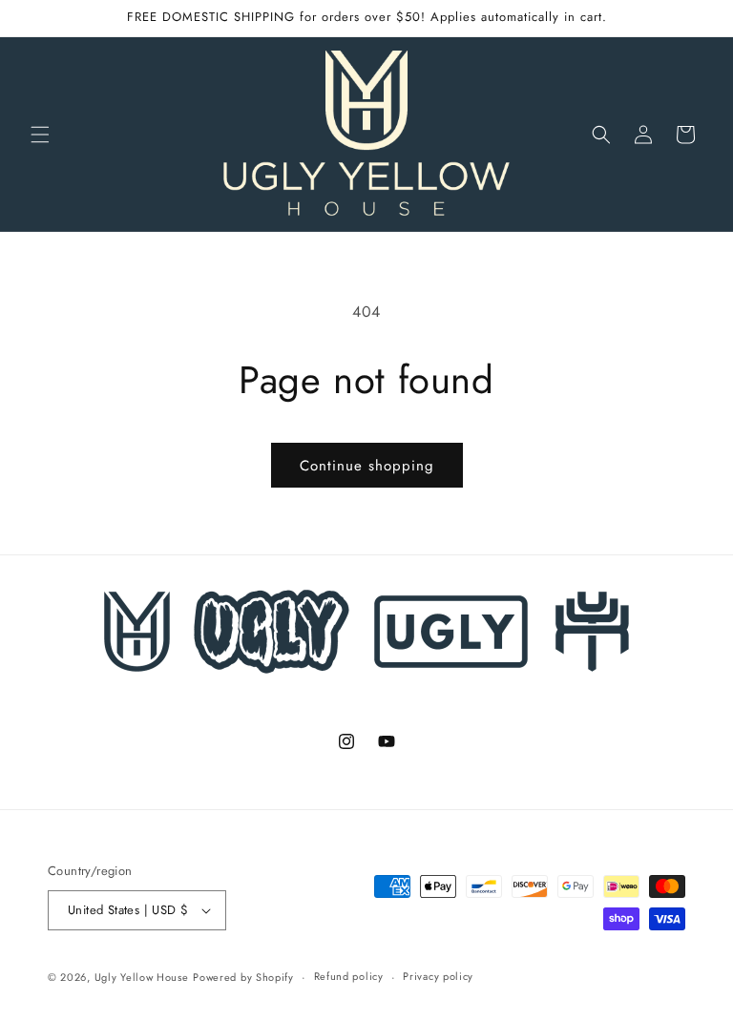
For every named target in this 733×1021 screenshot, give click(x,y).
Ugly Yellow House (141, 977)
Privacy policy (438, 976)
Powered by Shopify (243, 977)
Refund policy (349, 976)
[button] (40, 135)
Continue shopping (367, 465)
